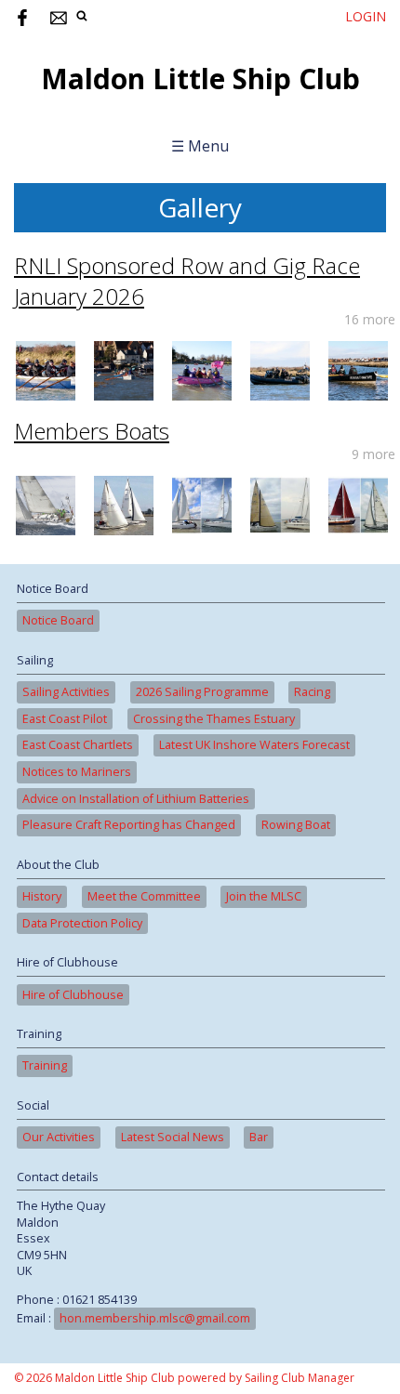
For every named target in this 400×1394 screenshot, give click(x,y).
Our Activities (58, 1137)
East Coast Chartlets (77, 745)
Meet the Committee (144, 896)
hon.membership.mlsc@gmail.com (155, 1318)
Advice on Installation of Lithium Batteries (135, 799)
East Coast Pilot (64, 719)
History (41, 896)
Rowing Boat (295, 825)
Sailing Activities (66, 692)
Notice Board (58, 620)
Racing (312, 692)
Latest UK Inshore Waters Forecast (254, 745)
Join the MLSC (263, 896)
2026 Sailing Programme (202, 692)
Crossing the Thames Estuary (214, 719)
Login (365, 16)
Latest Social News (172, 1137)
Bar (258, 1137)
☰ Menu (200, 146)
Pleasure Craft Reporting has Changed (128, 825)
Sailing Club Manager (299, 1378)
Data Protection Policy (82, 923)
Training (44, 1065)
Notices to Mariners (76, 772)
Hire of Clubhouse (73, 995)
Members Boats (91, 430)
